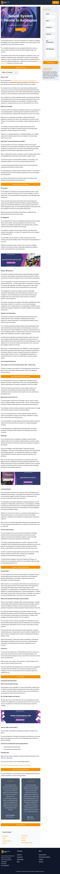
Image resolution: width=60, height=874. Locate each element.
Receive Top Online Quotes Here (21, 567)
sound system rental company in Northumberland (23, 80)
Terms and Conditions (44, 857)
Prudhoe (23, 837)
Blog (18, 861)
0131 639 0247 (5, 865)
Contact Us (20, 857)
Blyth (8, 765)
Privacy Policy (42, 854)
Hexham (23, 840)
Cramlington (27, 765)
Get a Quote (20, 29)
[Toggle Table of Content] (15, 72)
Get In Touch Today (21, 67)
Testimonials (20, 859)
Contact (56, 2)
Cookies (41, 859)
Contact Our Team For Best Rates (20, 184)
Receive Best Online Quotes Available (20, 376)
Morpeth (21, 765)
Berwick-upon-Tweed (26, 842)
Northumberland (14, 765)
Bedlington (4, 765)
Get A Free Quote (20, 824)
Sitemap (41, 861)
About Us (19, 854)
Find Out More (20, 676)
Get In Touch (50, 62)
